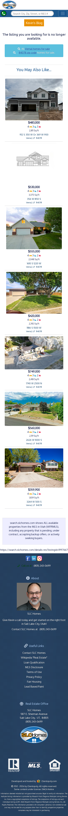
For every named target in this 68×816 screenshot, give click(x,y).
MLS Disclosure (34, 667)
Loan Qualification (34, 662)
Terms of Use (34, 672)
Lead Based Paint (34, 686)
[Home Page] (9, 4)
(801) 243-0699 (42, 565)
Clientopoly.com (48, 781)
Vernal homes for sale (37, 48)
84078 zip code (28, 52)
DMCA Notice (48, 789)
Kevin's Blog (34, 23)
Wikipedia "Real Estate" (34, 657)
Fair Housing (34, 681)
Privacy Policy (34, 676)
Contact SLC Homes (34, 652)
